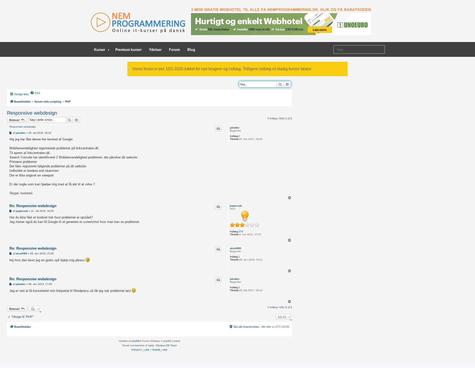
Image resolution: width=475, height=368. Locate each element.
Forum (174, 49)
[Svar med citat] (218, 128)
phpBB (136, 341)
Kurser (100, 49)
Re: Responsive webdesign (32, 206)
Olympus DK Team (166, 345)
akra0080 (235, 248)
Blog (191, 49)
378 (240, 231)
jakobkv (234, 127)
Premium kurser (128, 49)
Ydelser (155, 49)
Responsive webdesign (32, 113)
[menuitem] (35, 92)
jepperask (236, 205)
